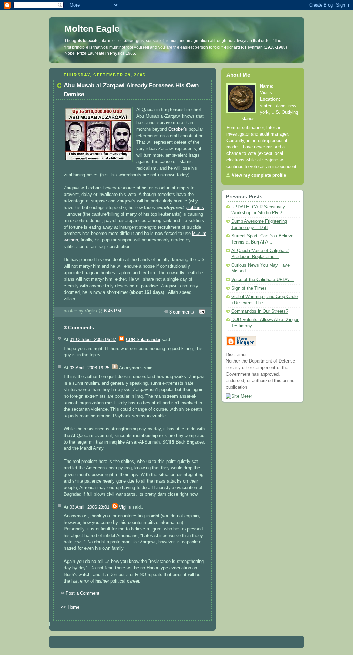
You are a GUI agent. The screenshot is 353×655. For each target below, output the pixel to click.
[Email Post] (200, 312)
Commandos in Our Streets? (259, 311)
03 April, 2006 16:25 (89, 368)
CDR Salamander (143, 339)
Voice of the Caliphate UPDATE (262, 279)
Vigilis (125, 507)
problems (195, 207)
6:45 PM (112, 311)
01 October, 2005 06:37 (93, 339)
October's (177, 129)
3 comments (181, 312)
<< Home (70, 607)
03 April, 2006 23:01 (89, 507)
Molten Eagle (91, 28)
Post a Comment (82, 593)
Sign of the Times (249, 288)
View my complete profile (259, 175)
